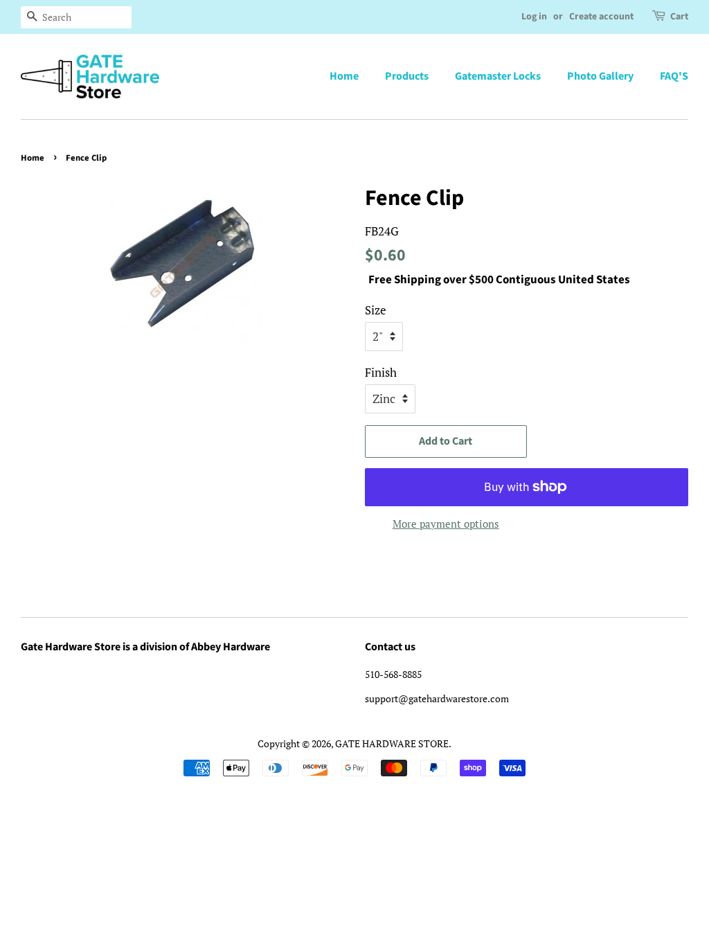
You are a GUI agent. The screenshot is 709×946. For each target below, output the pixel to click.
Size (375, 310)
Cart (679, 17)
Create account (601, 17)
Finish (381, 372)
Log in (534, 17)
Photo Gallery (600, 76)
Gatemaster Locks (498, 76)
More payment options (446, 523)
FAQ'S (674, 76)
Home (344, 76)
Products (407, 76)
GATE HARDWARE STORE (392, 743)
